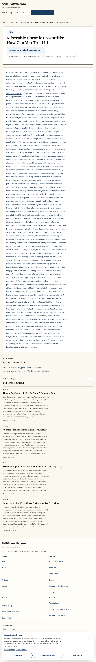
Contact (52, 592)
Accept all (18, 655)
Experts (5, 567)
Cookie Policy (7, 618)
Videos (4, 586)
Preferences (78, 655)
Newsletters (53, 574)
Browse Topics (22, 13)
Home (5, 22)
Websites (52, 567)
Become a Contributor (57, 615)
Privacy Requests (8, 629)
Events (51, 580)
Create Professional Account (60, 609)
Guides (4, 574)
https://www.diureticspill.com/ (15, 371)
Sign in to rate (70, 57)
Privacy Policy (7, 605)
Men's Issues (26, 22)
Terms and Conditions (10, 612)
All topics (5, 561)
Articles (14, 22)
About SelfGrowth (56, 561)
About (4, 13)
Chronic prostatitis (14, 93)
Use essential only (48, 655)
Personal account (55, 603)
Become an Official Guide (58, 586)
